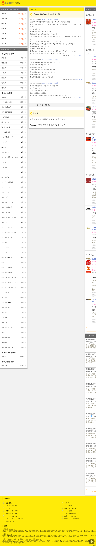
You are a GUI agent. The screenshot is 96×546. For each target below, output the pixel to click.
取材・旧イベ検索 (12, 511)
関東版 (17, 3)
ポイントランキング (12, 516)
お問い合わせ (10, 521)
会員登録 (9, 503)
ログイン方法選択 (12, 505)
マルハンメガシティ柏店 (50, 19)
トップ (8, 508)
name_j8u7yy (78, 55)
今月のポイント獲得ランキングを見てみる (48, 119)
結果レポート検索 (12, 513)
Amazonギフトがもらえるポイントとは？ (47, 125)
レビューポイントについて (15, 518)
